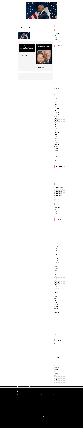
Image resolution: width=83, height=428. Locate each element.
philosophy (56, 369)
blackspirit (56, 176)
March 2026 (56, 58)
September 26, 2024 (20, 30)
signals (55, 375)
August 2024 (56, 96)
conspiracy (56, 345)
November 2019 (56, 144)
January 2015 (56, 156)
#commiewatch (56, 187)
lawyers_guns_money (57, 363)
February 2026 (56, 60)
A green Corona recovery (58, 169)
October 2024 (56, 92)
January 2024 (56, 110)
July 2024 (55, 98)
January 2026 (56, 62)
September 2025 (56, 70)
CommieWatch (60, 184)
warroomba (56, 381)
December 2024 (56, 88)
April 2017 (55, 146)
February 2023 (56, 132)
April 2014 (55, 162)
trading (55, 379)
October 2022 (56, 140)
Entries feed (41, 412)
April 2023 (55, 128)
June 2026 (55, 226)
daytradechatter (56, 353)
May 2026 (55, 228)
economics (56, 355)
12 (29, 391)
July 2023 (55, 122)
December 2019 (56, 142)
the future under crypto (60, 166)
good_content (56, 357)
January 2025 (56, 86)
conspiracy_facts (20, 25)
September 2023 (56, 118)
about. (38, 22)
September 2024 (56, 94)
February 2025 (56, 84)
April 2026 (55, 56)
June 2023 (55, 124)
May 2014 (55, 160)
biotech (55, 343)
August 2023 (56, 120)
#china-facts (56, 189)
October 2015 (56, 150)
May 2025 (55, 78)
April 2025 (55, 80)
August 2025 (56, 72)
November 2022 (56, 138)
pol (54, 371)
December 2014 (56, 158)
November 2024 (56, 90)
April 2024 (55, 104)
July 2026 (55, 224)
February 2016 (56, 148)
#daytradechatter (57, 41)
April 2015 (55, 152)
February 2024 (56, 108)
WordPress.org (41, 416)
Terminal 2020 (56, 172)
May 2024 (55, 102)
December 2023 (56, 112)
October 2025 (56, 68)
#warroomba (56, 37)
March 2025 (56, 82)
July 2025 (55, 74)
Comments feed (41, 414)
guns (55, 361)
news (55, 365)
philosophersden (56, 367)
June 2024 (55, 100)
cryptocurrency (56, 349)
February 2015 (56, 154)
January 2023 (56, 134)
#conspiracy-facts (23, 55)
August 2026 (56, 222)
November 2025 (56, 66)
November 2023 (56, 114)
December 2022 (56, 136)
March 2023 (56, 130)
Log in (41, 410)
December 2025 (56, 64)
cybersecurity (56, 351)
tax (54, 377)
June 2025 (55, 76)
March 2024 (56, 106)
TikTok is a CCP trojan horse (58, 178)
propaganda (56, 373)
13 (41, 391)
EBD (55, 174)
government (56, 359)
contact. (44, 22)
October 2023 (56, 116)
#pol (55, 35)
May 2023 (55, 126)
